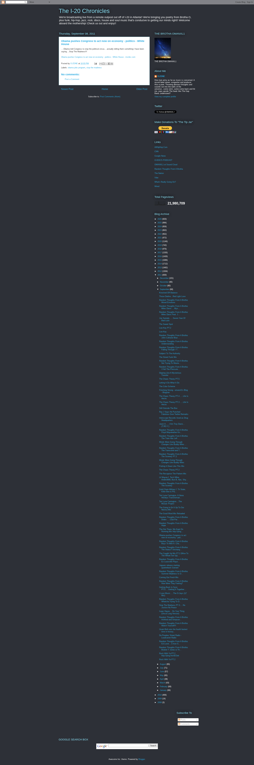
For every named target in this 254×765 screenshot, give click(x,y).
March (163, 683)
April (162, 679)
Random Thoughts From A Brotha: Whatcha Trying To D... (173, 600)
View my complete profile (165, 96)
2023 (160, 230)
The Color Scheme (167, 386)
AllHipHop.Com (160, 147)
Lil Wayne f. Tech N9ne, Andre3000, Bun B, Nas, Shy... (173, 478)
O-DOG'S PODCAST (163, 160)
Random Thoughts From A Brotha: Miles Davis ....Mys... (173, 307)
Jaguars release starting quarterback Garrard (169, 566)
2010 (160, 695)
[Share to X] (106, 63)
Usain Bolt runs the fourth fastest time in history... (173, 630)
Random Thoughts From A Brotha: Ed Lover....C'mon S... (173, 642)
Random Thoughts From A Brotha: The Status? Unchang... (173, 548)
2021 (160, 238)
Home (105, 89)
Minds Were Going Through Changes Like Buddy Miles (171, 461)
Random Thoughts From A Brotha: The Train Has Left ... (173, 437)
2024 (160, 226)
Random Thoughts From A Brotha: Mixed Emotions (173, 301)
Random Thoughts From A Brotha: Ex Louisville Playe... (173, 560)
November (164, 282)
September (165, 289)
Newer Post (67, 89)
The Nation (159, 173)
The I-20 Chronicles (84, 11)
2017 (160, 252)
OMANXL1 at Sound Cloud (165, 164)
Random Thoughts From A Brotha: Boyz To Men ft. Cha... (173, 542)
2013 (160, 267)
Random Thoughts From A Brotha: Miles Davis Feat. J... (173, 313)
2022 (160, 234)
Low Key (163, 332)
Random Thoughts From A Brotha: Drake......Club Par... (173, 518)
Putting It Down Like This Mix (171, 466)
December (164, 278)
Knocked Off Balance (168, 293)
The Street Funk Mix (168, 357)
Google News (160, 156)
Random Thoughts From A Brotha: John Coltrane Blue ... (173, 336)
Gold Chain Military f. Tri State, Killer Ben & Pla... (172, 490)
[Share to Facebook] (109, 63)
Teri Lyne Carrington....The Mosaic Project (170, 502)
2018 (160, 249)
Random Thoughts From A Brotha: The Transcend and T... (173, 449)
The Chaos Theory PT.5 (169, 379)
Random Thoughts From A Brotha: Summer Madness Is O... (173, 572)
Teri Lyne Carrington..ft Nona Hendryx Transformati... (171, 496)
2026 (160, 219)
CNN (156, 151)
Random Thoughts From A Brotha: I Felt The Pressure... (173, 368)
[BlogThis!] (103, 63)
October (163, 286)
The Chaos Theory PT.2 (169, 470)
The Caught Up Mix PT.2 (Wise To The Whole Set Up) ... (173, 554)
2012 (160, 271)
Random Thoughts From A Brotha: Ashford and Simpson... (173, 618)
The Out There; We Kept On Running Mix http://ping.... (171, 530)
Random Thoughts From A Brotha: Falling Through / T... (173, 348)
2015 (160, 260)
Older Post (141, 89)
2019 (160, 245)
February (164, 686)
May (162, 675)
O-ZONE (161, 76)
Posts (183, 720)
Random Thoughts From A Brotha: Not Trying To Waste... (173, 362)
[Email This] (100, 63)
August (163, 664)
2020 (160, 241)
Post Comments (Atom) (110, 96)
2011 (160, 275)
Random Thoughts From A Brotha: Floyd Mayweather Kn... (173, 431)
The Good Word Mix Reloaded (172, 513)
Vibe (156, 178)
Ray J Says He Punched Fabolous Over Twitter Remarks (173, 413)
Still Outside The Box (168, 408)
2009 (160, 698)
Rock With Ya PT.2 (167, 659)
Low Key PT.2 (165, 328)
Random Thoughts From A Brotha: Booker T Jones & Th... (173, 648)
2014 (160, 264)
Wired (156, 186)
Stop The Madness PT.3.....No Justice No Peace (172, 606)
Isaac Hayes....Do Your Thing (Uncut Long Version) (171, 612)
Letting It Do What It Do (169, 383)
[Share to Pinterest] (111, 63)
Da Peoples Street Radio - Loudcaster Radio (170, 636)
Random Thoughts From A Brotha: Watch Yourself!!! (173, 624)
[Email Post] (95, 63)
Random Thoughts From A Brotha (168, 169)
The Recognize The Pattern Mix (172, 474)
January (163, 690)
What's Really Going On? (165, 182)
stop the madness (94, 67)
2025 (160, 223)
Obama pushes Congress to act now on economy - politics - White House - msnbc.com (98, 57)
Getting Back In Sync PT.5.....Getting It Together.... (172, 588)
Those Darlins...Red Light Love (172, 296)
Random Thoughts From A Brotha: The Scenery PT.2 (173, 455)
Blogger (141, 759)
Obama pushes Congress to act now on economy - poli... (172, 536)
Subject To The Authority (169, 353)
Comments (185, 724)
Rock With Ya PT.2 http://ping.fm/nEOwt (169, 654)
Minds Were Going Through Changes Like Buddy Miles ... (173, 443)
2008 (160, 702)
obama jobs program (76, 67)
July (162, 668)
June (162, 671)
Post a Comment (72, 79)
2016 (160, 256)
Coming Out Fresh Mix (168, 577)
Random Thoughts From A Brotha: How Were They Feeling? (173, 582)
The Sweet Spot (166, 324)
